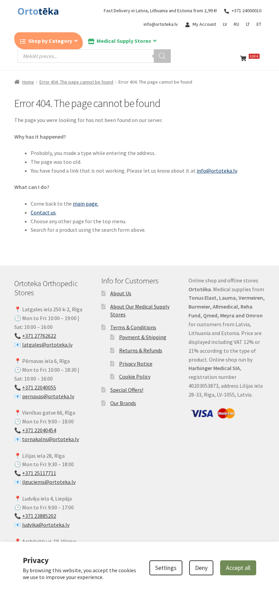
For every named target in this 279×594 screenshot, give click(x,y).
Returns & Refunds (140, 350)
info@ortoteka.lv (161, 24)
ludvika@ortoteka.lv (45, 524)
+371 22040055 (39, 387)
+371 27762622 (39, 335)
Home (28, 82)
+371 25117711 (39, 473)
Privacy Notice (135, 363)
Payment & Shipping (142, 337)
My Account (204, 24)
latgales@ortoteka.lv (47, 344)
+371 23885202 (39, 515)
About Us (120, 293)
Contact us (43, 212)
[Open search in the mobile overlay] (94, 56)
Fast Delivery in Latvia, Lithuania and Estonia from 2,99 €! (160, 10)
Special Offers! (126, 389)
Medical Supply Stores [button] (124, 40)
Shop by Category (50, 40)
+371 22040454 (39, 430)
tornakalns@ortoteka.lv (50, 439)
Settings (166, 568)
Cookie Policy (134, 376)
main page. (85, 203)
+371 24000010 (246, 10)
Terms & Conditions (133, 327)
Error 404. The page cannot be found (76, 82)
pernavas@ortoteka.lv (48, 396)
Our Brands (123, 403)
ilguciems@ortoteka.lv (49, 481)
